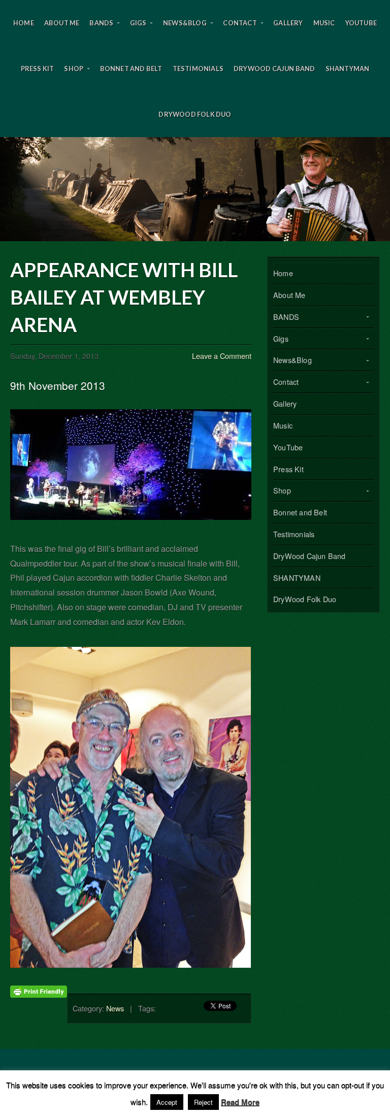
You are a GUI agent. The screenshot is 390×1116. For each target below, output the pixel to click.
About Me (62, 23)
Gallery (288, 23)
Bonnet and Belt (131, 68)
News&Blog (185, 23)
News (115, 1008)
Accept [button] (166, 1102)
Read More (240, 1101)
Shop (73, 68)
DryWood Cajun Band (274, 68)
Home (23, 23)
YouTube (361, 23)
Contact (239, 23)
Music (324, 23)
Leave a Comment (221, 355)
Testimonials (198, 68)
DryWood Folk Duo (194, 114)
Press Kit (37, 68)
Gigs (138, 23)
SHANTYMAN (348, 68)
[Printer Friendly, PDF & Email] (38, 990)
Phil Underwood (195, 189)
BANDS (101, 23)
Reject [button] (203, 1102)
